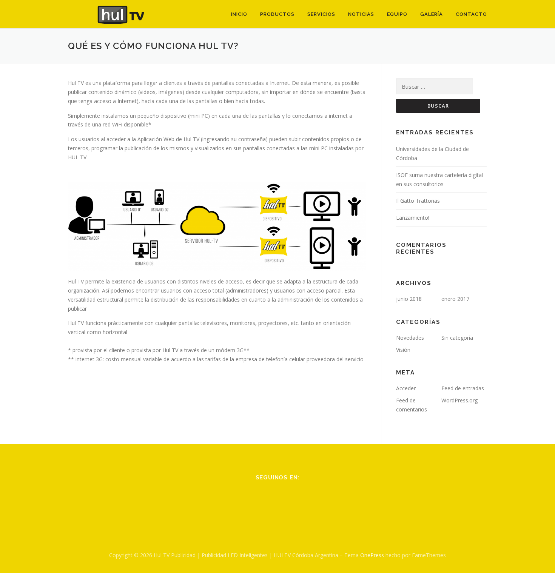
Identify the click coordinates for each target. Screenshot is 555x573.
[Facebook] (268, 497)
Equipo (397, 14)
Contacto (471, 14)
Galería (431, 14)
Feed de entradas (462, 388)
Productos (277, 14)
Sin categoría (457, 337)
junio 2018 (409, 298)
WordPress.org (459, 400)
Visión (403, 349)
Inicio (239, 14)
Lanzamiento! (412, 217)
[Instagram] (286, 497)
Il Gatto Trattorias (418, 200)
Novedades (410, 337)
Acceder (406, 388)
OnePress (372, 555)
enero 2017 (455, 298)
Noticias (361, 14)
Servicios (321, 14)
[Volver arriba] (523, 537)
